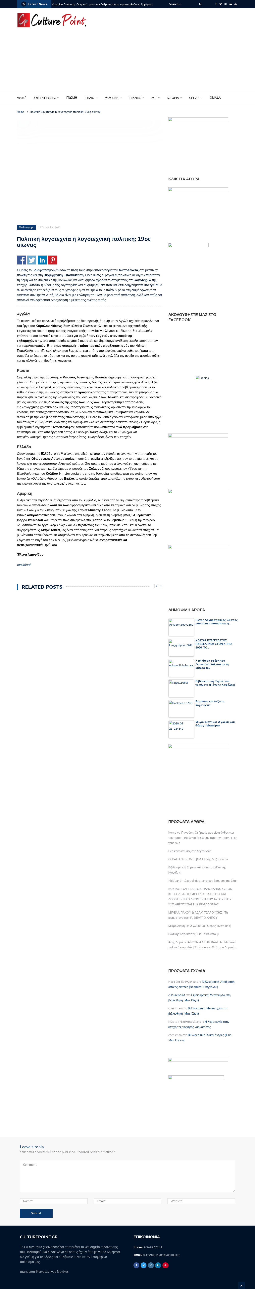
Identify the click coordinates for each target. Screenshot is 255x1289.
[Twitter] (220, 4)
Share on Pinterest (52, 260)
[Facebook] (216, 4)
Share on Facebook (21, 260)
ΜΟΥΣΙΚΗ (112, 98)
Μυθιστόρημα (26, 227)
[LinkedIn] (230, 4)
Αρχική (21, 98)
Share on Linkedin (42, 260)
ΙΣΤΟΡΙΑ (173, 98)
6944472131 (153, 1247)
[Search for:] (181, 4)
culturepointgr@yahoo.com (161, 1255)
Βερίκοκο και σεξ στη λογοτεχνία (189, 851)
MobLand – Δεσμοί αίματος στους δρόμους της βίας (202, 881)
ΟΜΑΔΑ (215, 98)
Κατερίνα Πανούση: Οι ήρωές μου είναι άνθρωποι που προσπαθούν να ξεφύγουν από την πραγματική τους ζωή (102, 7)
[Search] (200, 4)
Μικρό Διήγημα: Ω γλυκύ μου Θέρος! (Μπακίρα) (199, 926)
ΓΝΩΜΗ (71, 98)
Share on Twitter (31, 260)
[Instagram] (225, 4)
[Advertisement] (127, 62)
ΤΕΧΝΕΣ (135, 98)
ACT (154, 98)
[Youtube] (235, 4)
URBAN (194, 98)
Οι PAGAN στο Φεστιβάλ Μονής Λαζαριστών (198, 859)
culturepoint (176, 995)
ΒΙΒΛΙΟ (89, 98)
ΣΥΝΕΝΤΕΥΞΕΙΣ (44, 98)
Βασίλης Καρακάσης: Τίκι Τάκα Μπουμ (193, 934)
